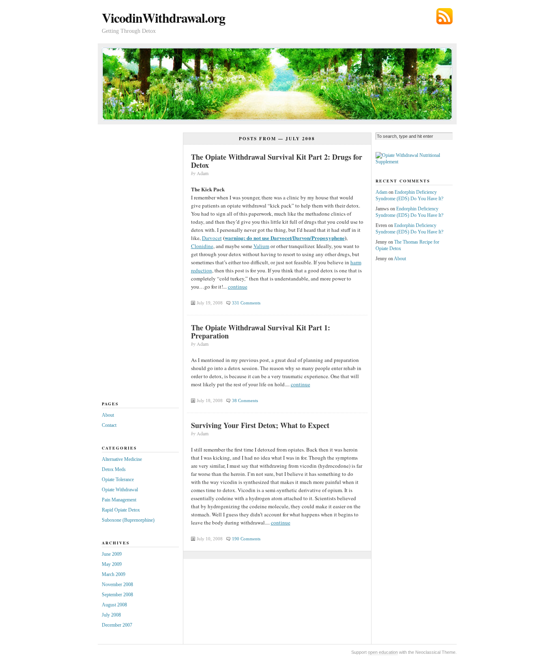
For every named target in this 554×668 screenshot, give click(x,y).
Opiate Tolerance (118, 479)
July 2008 (111, 615)
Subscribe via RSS (444, 16)
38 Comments (245, 400)
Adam (381, 192)
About (108, 415)
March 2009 (113, 574)
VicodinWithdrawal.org (163, 17)
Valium (261, 246)
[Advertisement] (134, 266)
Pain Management (119, 500)
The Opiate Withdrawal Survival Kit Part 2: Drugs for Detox (276, 161)
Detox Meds (114, 469)
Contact (109, 425)
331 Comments (246, 302)
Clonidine (202, 246)
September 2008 (117, 594)
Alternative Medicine (122, 459)
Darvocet (212, 238)
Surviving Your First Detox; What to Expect (260, 425)
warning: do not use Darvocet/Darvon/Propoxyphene (285, 238)
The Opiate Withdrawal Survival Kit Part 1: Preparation (260, 331)
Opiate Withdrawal (120, 489)
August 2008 (114, 605)
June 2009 (112, 554)
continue (237, 286)
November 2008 (117, 584)
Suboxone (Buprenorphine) (128, 520)
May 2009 (112, 564)
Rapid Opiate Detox (121, 510)
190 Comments (246, 538)
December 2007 (117, 625)
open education (383, 652)
